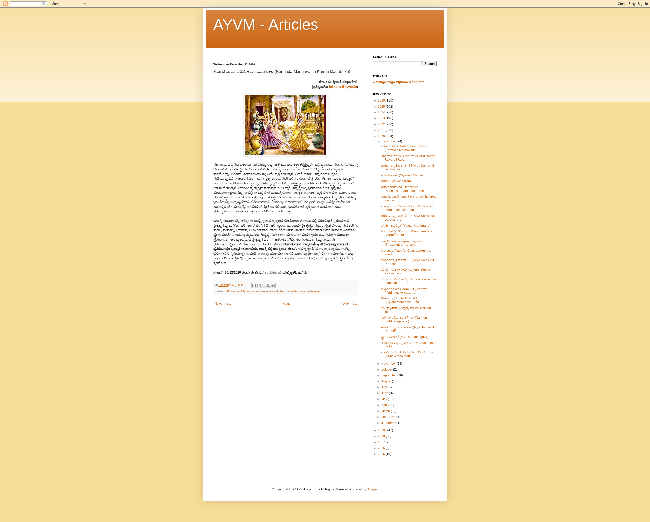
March (386, 411)
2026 (382, 100)
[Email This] (253, 285)
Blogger (372, 489)
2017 (382, 442)
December (389, 141)
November (389, 363)
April (384, 405)
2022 (382, 124)
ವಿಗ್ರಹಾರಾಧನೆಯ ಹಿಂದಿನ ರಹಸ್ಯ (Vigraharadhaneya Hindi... (401, 300)
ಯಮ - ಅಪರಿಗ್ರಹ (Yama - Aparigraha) (405, 225)
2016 (382, 448)
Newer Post (223, 303)
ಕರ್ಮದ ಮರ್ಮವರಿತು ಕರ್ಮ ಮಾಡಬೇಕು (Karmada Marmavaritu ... (404, 148)
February (388, 417)
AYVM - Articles (265, 24)
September (389, 375)
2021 (382, 130)
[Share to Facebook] (268, 285)
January (387, 423)
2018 (382, 436)
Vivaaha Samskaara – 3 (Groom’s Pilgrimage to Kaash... (404, 290)
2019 (382, 430)
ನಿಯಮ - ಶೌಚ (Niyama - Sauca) (402, 175)
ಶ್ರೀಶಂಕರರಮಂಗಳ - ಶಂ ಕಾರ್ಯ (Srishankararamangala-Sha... (403, 188)
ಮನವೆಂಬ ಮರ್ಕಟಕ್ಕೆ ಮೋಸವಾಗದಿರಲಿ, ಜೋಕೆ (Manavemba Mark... (407, 354)
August (386, 381)
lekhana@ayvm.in (343, 87)
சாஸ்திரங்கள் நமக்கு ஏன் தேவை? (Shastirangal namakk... (402, 242)
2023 (382, 118)
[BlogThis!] (258, 285)
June (385, 393)
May (384, 399)
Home (286, 303)
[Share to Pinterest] (273, 285)
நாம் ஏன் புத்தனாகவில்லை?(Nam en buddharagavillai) (404, 319)
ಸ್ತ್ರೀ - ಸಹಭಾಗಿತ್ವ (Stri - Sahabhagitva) (404, 337)
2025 (382, 106)
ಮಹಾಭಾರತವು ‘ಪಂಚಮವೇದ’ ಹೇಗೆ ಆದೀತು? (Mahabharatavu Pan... (407, 208)
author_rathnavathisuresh (263, 291)
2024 (382, 112)
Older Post (349, 303)
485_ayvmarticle (235, 291)
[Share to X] (263, 285)
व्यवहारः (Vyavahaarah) (396, 181)
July (384, 387)
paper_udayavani (309, 291)
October (387, 369)
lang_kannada (288, 291)
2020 (382, 136)
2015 (382, 454)
